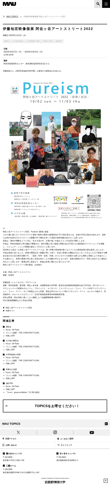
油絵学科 (58, 41)
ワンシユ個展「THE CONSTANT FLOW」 (23, 333)
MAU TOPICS (12, 16)
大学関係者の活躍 (33, 41)
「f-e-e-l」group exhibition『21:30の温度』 (23, 392)
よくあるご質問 (66, 439)
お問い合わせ (11, 445)
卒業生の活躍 (47, 41)
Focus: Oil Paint (12, 330)
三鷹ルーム (11, 466)
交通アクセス (10, 439)
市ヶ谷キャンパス (68, 454)
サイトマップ (66, 445)
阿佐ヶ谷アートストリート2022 (19, 308)
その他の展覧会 (17, 41)
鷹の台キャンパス (14, 454)
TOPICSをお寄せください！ (57, 406)
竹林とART (10, 336)
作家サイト (10, 311)
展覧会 (6, 41)
